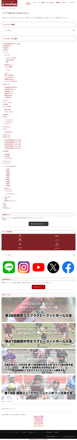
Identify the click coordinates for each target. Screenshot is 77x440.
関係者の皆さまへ (9, 79)
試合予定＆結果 (28, 3)
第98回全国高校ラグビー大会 (13, 146)
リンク (42, 432)
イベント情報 (8, 67)
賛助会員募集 (49, 432)
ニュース (34, 2)
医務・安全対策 (9, 75)
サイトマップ (4, 432)
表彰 (7, 62)
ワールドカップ (8, 161)
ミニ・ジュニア (8, 102)
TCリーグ (7, 123)
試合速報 (7, 154)
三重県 (8, 169)
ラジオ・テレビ (9, 111)
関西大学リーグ (9, 93)
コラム (5, 128)
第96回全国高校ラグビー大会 (13, 144)
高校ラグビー (7, 137)
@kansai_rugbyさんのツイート (9, 408)
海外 (5, 203)
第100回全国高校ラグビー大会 (12, 43)
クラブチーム (7, 126)
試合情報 (6, 151)
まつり (8, 70)
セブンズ (6, 100)
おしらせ (7, 54)
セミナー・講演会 (11, 58)
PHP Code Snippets (32, 439)
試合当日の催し (10, 60)
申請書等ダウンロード (33, 432)
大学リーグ (7, 84)
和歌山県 (6, 47)
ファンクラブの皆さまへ (11, 81)
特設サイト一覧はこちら (7, 401)
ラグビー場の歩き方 (10, 166)
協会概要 (56, 432)
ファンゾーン (7, 163)
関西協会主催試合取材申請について (38, 223)
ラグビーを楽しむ (50, 2)
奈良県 (8, 177)
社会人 (5, 116)
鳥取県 (8, 183)
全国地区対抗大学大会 (11, 87)
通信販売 (58, 2)
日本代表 (6, 104)
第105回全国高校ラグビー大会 (13, 142)
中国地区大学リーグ (10, 89)
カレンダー (8, 196)
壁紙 (6, 198)
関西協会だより (9, 65)
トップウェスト (9, 121)
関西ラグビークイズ (10, 200)
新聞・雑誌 (8, 109)
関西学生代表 (8, 95)
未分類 (5, 49)
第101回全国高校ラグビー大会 (13, 140)
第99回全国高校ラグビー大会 (13, 148)
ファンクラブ (72, 2)
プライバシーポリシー (15, 432)
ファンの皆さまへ (9, 77)
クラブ (6, 73)
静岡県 (8, 185)
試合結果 (7, 156)
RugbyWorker (8, 131)
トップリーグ (8, 119)
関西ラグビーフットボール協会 (60, 436)
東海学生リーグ (9, 91)
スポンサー (64, 2)
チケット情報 (41, 2)
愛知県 (8, 175)
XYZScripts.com (45, 439)
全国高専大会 (7, 45)
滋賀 (5, 205)
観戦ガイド (8, 188)
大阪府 (8, 171)
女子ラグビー (7, 134)
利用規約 (24, 432)
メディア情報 (7, 106)
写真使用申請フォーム (38, 287)
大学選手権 (8, 97)
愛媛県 (8, 179)
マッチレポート (9, 158)
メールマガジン (10, 193)
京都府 (8, 173)
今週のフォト (7, 207)
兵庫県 (8, 181)
